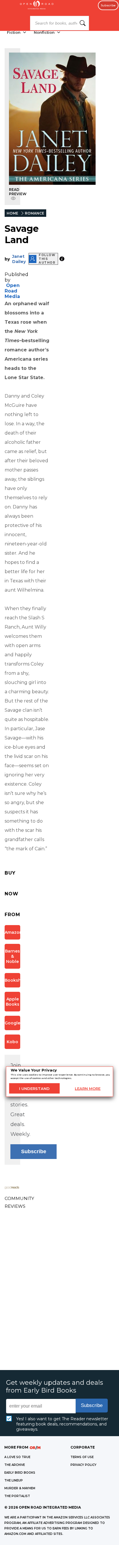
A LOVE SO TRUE (17, 1457)
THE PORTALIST (17, 1496)
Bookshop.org (12, 980)
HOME (12, 213)
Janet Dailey (19, 259)
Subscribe (108, 5)
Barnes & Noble (12, 956)
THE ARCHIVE (14, 1465)
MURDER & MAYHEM (19, 1488)
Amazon (12, 932)
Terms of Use (82, 1457)
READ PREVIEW (18, 191)
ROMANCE (34, 213)
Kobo (12, 1041)
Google (12, 1023)
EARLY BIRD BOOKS (19, 1473)
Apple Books (12, 1001)
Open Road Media (12, 291)
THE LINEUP (13, 1480)
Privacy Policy (83, 1465)
